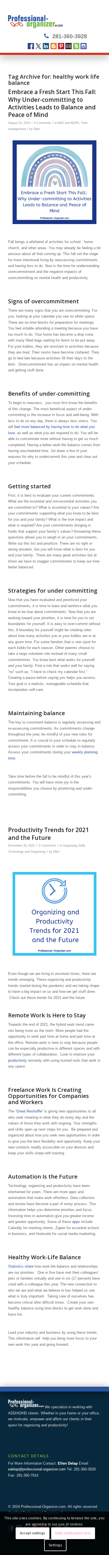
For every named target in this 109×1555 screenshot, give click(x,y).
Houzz (76, 46)
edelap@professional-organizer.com (37, 1469)
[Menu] (93, 17)
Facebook (31, 46)
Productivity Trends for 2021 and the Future (48, 833)
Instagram (83, 46)
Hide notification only (73, 1533)
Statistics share (21, 1266)
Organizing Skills (74, 845)
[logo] (45, 17)
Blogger (53, 46)
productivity (17, 1060)
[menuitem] (93, 17)
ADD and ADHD (68, 122)
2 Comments (47, 845)
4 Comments (42, 122)
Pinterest (61, 46)
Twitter (38, 46)
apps (76, 1222)
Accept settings (32, 1533)
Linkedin (46, 46)
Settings (55, 1545)
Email (68, 46)
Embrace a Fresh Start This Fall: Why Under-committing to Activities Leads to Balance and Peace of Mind (52, 103)
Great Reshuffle (29, 1111)
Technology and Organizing (26, 851)
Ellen (37, 129)
